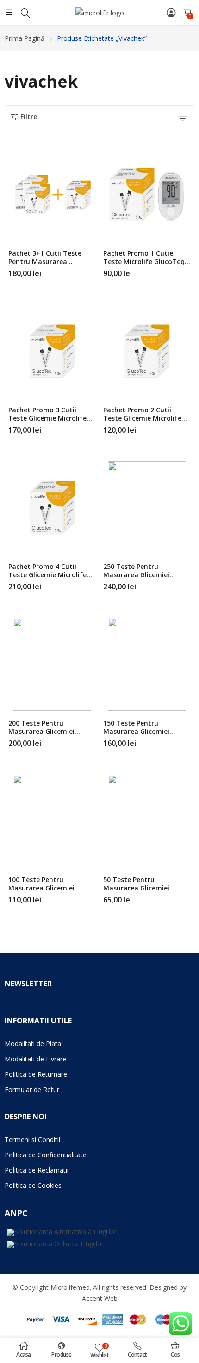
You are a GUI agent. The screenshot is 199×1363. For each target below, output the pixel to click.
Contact (137, 1354)
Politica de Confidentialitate (46, 1154)
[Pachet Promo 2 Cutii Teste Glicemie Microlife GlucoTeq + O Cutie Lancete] (147, 351)
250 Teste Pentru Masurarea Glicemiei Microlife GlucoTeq (136, 574)
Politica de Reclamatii (36, 1170)
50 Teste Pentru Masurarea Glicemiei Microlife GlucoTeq (136, 888)
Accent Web (100, 1298)
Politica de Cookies (33, 1185)
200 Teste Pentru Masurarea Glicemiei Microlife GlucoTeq (41, 731)
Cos (175, 1354)
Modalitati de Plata (33, 1043)
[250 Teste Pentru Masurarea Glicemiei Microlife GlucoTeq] (147, 507)
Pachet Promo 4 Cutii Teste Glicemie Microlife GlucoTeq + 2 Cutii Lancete (51, 574)
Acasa (23, 1354)
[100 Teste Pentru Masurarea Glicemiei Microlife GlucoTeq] (52, 821)
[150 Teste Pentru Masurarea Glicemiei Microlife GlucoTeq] (147, 664)
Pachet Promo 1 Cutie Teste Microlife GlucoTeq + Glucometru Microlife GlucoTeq (147, 266)
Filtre (28, 116)
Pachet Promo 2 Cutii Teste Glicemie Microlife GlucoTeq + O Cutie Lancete (142, 422)
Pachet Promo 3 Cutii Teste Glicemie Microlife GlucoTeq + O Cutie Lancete (47, 422)
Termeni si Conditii (32, 1139)
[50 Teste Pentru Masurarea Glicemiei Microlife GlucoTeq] (147, 821)
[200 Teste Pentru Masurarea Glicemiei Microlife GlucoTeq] (52, 664)
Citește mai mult (94, 270)
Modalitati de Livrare (35, 1058)
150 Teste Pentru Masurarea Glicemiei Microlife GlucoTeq (136, 731)
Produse (61, 1354)
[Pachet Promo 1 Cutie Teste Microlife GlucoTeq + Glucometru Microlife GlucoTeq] (147, 194)
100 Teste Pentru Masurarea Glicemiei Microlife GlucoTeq (41, 888)
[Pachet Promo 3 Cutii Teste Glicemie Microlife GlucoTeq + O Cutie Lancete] (52, 351)
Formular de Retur (32, 1089)
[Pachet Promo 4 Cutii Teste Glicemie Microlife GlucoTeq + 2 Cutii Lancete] (52, 507)
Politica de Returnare (36, 1074)
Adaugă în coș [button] (189, 270)
